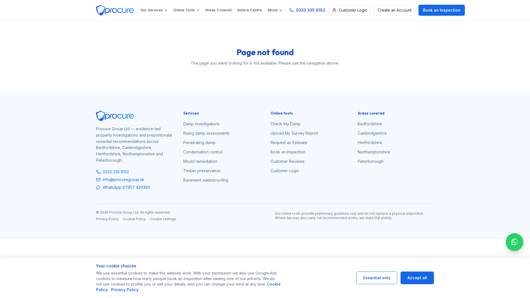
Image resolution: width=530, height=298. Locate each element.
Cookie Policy (134, 219)
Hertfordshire (370, 142)
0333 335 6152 (310, 10)
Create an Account (395, 10)
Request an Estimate (289, 142)
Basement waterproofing (205, 180)
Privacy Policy (107, 219)
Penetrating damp (199, 142)
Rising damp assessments (206, 133)
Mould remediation (200, 161)
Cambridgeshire (372, 133)
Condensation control (202, 152)
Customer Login (353, 10)
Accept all (417, 277)
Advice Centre (249, 10)
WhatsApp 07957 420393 (126, 187)
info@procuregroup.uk (123, 179)
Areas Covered (218, 10)
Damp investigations (201, 123)
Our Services (152, 10)
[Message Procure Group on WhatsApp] (514, 242)
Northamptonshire (374, 152)
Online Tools (184, 10)
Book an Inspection (441, 10)
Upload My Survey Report (294, 133)
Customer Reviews (287, 161)
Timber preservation (202, 170)
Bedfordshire (370, 123)
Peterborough (370, 161)
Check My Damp (286, 123)
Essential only (376, 277)
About (272, 10)
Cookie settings (163, 219)
